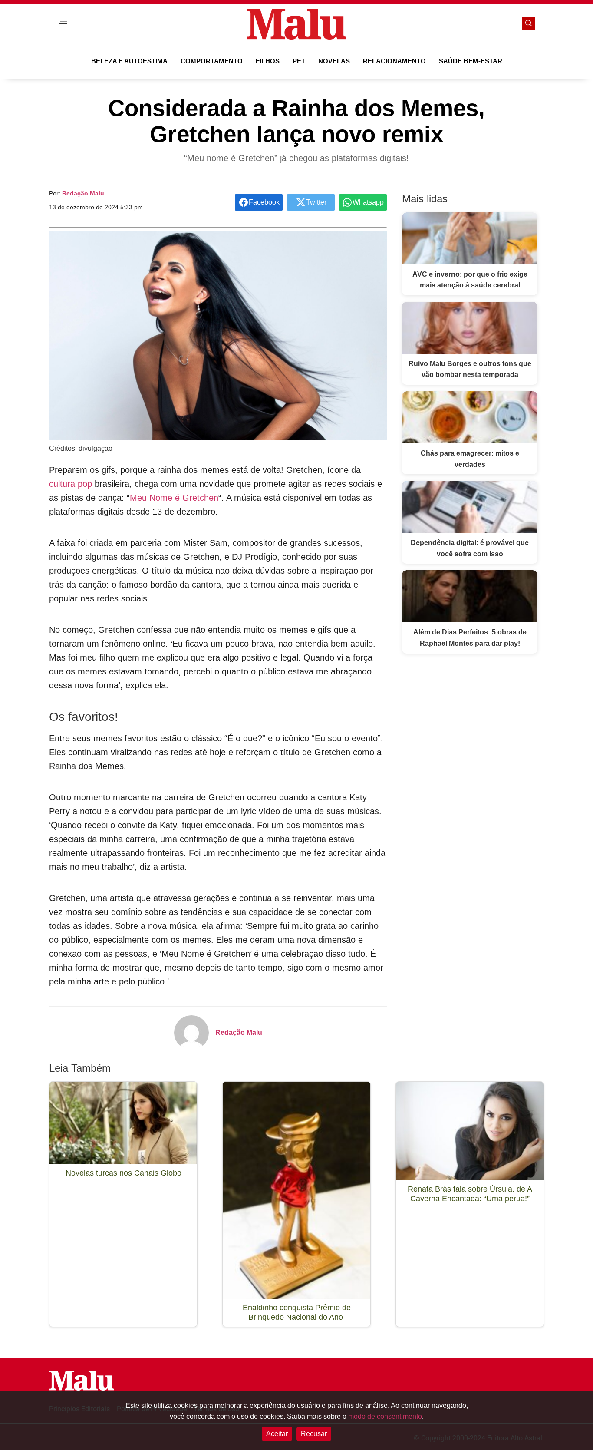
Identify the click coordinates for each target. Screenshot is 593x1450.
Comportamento (212, 61)
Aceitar (277, 1433)
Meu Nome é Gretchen (174, 497)
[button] (63, 24)
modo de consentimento (385, 1416)
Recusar (314, 1433)
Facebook (264, 202)
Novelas (334, 61)
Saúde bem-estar (470, 61)
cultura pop (70, 484)
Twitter (316, 202)
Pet (299, 61)
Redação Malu (83, 193)
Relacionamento (394, 61)
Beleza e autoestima (129, 61)
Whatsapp (368, 202)
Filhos (268, 61)
